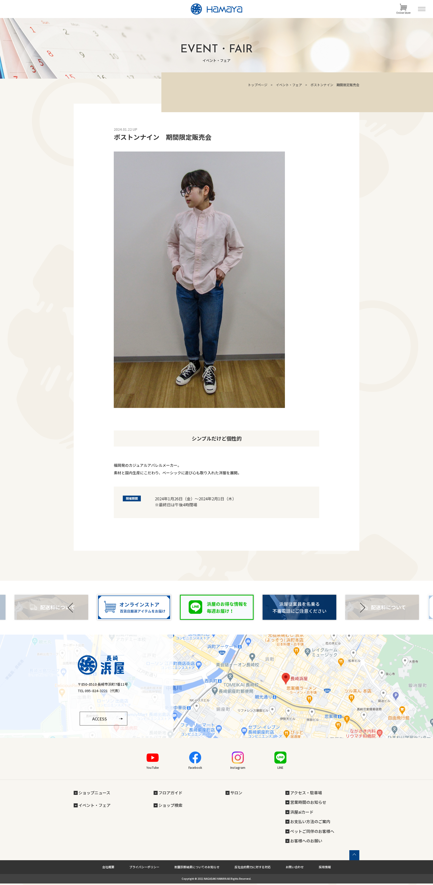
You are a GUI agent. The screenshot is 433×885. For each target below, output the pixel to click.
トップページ (257, 84)
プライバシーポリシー (144, 867)
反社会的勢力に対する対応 (253, 867)
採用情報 (325, 867)
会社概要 (108, 867)
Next (362, 607)
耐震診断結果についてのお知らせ (197, 867)
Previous (71, 607)
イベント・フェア (289, 84)
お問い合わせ (295, 867)
